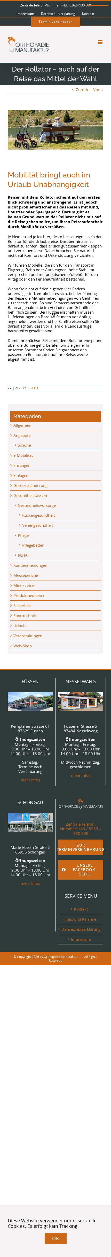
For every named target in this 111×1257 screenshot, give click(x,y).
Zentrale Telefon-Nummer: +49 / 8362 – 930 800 (80, 828)
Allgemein (22, 425)
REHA (34, 388)
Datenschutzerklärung (80, 929)
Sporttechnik (24, 615)
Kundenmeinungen (30, 565)
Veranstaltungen (27, 635)
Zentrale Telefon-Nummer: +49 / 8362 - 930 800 (55, 5)
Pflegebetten (33, 545)
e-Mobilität (23, 455)
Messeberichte (26, 575)
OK (55, 1238)
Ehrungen (21, 465)
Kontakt (81, 909)
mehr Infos (30, 779)
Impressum (81, 939)
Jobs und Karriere (81, 919)
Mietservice (23, 585)
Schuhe (24, 445)
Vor (96, 89)
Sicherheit (22, 605)
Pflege (23, 535)
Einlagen (20, 475)
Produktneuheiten (29, 595)
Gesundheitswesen (30, 495)
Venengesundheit (37, 525)
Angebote (21, 435)
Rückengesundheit (38, 515)
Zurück (82, 89)
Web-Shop (22, 645)
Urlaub (19, 625)
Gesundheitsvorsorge (37, 505)
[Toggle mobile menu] (100, 42)
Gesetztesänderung (30, 485)
